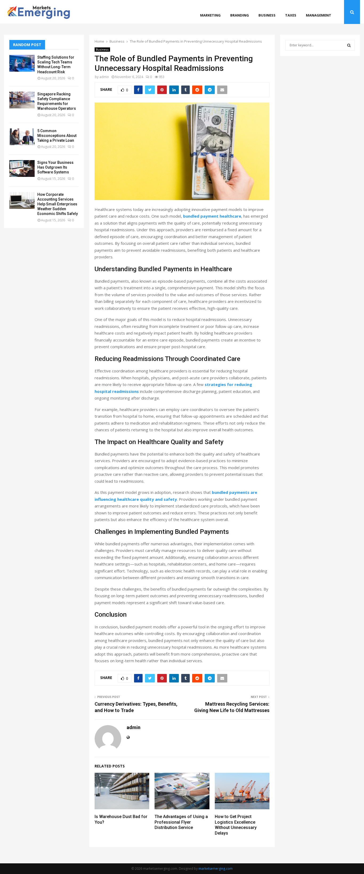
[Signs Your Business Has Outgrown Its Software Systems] (22, 168)
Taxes (290, 15)
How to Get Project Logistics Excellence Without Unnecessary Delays (236, 825)
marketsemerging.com (216, 868)
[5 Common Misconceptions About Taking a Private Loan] (22, 136)
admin (104, 77)
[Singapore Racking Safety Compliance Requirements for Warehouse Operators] (22, 100)
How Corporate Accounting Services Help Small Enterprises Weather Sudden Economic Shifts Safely (57, 204)
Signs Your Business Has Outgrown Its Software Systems (55, 167)
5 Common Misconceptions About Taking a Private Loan (56, 136)
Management (318, 15)
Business (267, 15)
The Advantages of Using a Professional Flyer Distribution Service (181, 822)
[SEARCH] (349, 45)
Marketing (210, 15)
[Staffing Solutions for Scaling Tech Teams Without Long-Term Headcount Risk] (22, 63)
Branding (239, 15)
